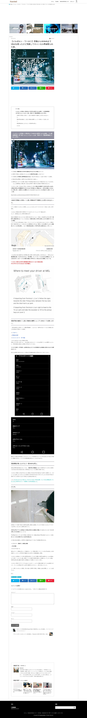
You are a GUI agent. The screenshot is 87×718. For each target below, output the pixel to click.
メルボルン (11, 36)
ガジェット (72, 1)
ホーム (52, 1)
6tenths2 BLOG (42, 715)
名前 (12, 606)
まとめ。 (19, 125)
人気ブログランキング (15, 708)
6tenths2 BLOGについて (64, 1)
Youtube (56, 1)
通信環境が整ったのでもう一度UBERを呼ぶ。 (27, 123)
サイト (12, 618)
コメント (13, 592)
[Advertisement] (43, 14)
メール (13, 612)
